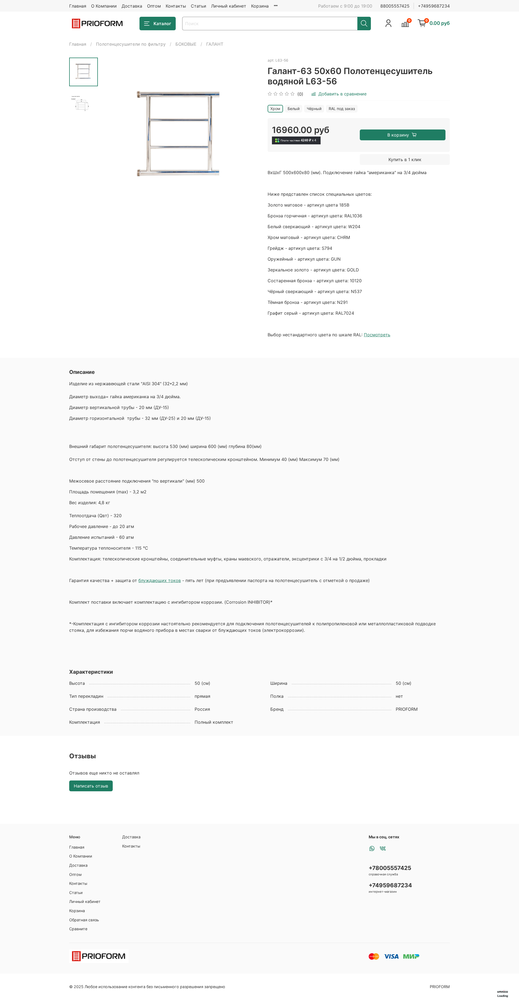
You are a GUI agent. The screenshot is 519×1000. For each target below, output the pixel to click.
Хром (275, 108)
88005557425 (395, 6)
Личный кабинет (228, 6)
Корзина (260, 6)
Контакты (176, 6)
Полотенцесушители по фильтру (131, 44)
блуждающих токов (159, 580)
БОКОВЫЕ (186, 44)
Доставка (132, 6)
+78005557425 (390, 868)
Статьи (198, 6)
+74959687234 (434, 6)
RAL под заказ (342, 108)
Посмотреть (377, 334)
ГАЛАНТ (214, 44)
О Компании (104, 6)
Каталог (162, 23)
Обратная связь (84, 920)
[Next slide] (248, 137)
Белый (294, 108)
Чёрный (314, 108)
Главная (77, 6)
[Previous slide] (111, 137)
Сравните (78, 928)
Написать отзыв (91, 786)
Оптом (154, 6)
